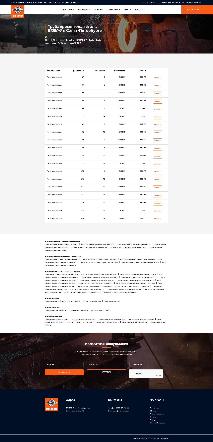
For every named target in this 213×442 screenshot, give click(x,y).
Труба (91, 40)
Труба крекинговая (54, 77)
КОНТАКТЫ (139, 10)
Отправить (106, 372)
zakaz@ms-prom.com (193, 3)
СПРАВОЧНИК (112, 10)
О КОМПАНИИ (67, 10)
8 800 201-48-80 (192, 10)
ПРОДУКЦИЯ (83, 10)
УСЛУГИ (97, 10)
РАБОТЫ (127, 10)
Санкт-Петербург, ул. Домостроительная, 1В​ (161, 3)
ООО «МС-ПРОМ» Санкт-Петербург (60, 40)
